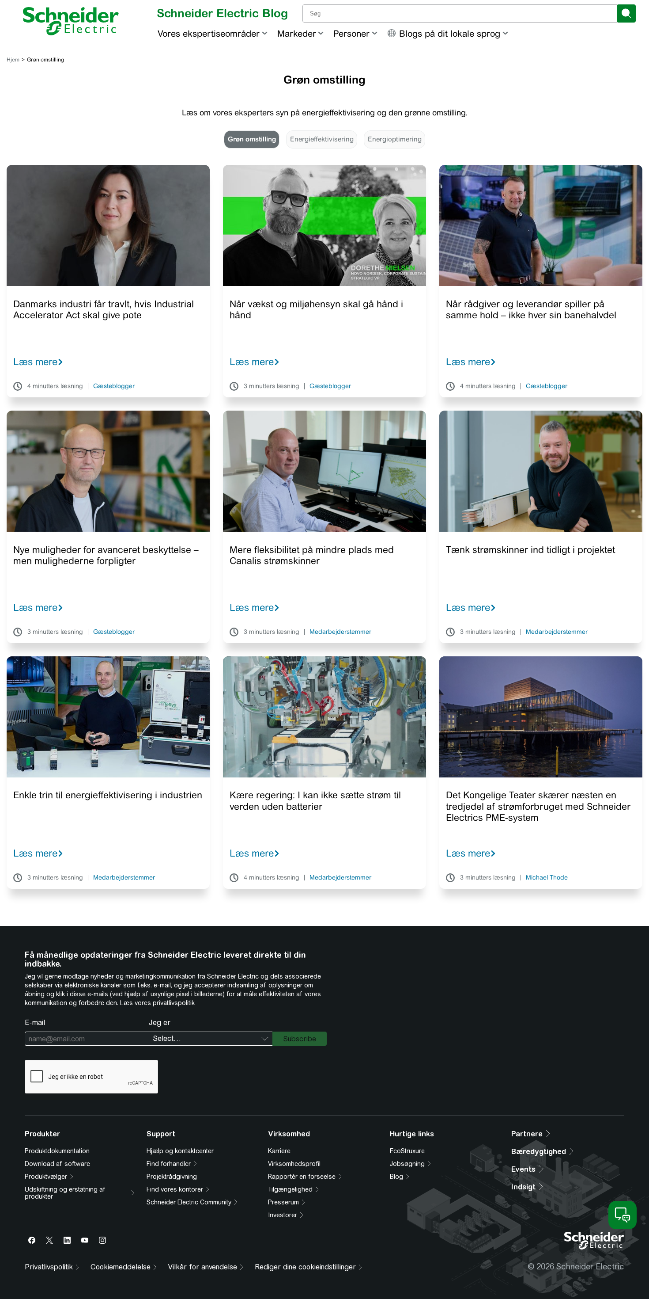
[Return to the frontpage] (71, 21)
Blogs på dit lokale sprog (449, 33)
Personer (351, 33)
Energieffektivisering (322, 139)
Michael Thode (547, 878)
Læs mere (35, 361)
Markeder (296, 33)
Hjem (13, 60)
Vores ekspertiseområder (209, 33)
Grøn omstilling (252, 139)
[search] (626, 13)
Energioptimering (395, 139)
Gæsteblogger (114, 386)
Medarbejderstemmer (340, 632)
